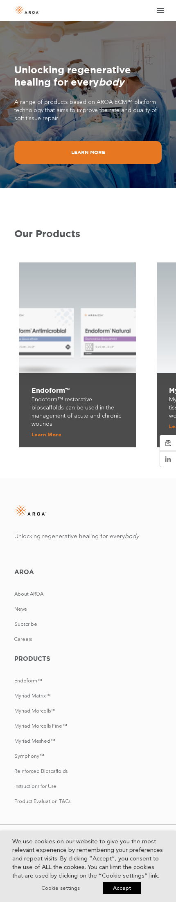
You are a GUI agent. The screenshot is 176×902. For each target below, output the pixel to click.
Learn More (88, 152)
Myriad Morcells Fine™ (40, 726)
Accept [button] (122, 888)
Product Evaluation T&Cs (42, 801)
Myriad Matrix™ (32, 696)
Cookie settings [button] (60, 888)
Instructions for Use (35, 786)
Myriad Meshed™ (34, 741)
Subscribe (25, 624)
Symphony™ (29, 756)
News (20, 609)
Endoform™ (28, 681)
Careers (23, 639)
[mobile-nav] (158, 10)
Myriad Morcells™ (35, 711)
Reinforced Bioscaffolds (41, 771)
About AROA (28, 594)
